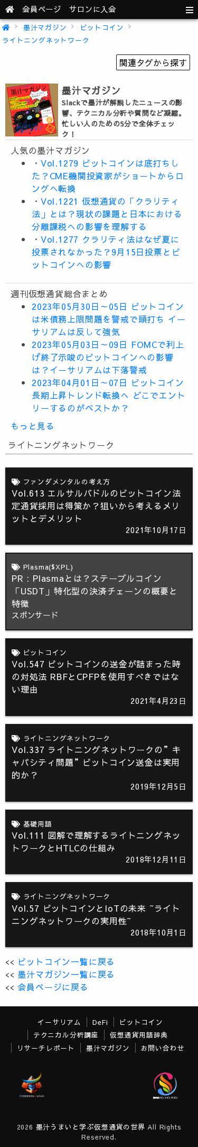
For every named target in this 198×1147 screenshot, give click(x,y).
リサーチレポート (46, 1047)
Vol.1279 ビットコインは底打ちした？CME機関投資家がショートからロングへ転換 (108, 175)
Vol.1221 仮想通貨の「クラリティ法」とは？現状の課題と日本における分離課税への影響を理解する (107, 213)
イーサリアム (59, 1021)
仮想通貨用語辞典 (139, 1034)
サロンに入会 (92, 9)
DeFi (100, 1021)
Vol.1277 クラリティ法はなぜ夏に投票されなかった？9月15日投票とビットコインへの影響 (106, 251)
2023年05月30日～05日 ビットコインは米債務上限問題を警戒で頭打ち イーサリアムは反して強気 (108, 318)
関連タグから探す (153, 62)
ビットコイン (102, 27)
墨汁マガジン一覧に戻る (66, 974)
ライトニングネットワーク (46, 39)
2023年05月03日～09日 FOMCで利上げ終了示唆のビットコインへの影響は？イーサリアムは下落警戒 (108, 356)
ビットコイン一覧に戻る (66, 961)
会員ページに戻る (52, 987)
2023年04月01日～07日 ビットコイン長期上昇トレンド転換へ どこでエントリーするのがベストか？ (108, 395)
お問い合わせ (163, 1047)
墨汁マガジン (45, 27)
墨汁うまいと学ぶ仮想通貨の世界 (90, 1126)
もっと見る (33, 426)
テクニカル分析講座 (66, 1034)
